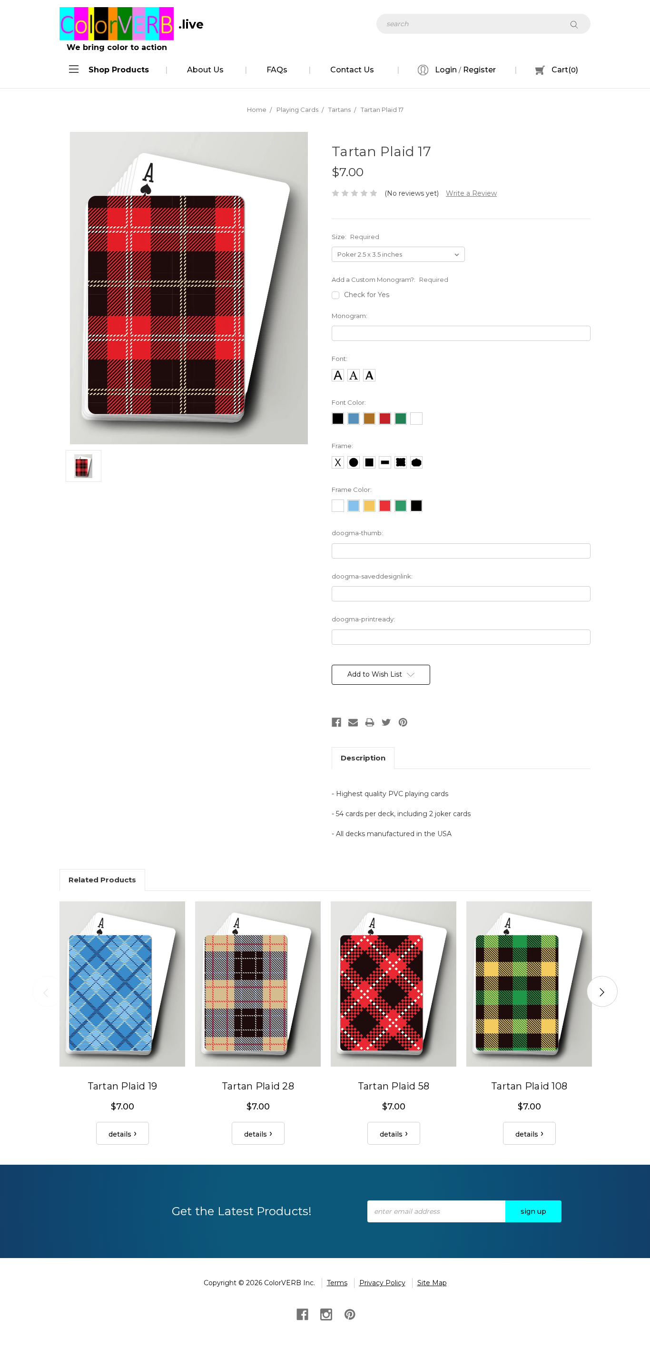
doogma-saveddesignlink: (372, 576)
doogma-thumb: (357, 533)
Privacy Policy (382, 1283)
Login (445, 69)
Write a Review (471, 193)
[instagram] (325, 1314)
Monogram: (349, 316)
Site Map (432, 1283)
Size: (355, 236)
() (565, 69)
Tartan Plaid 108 (529, 1086)
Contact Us (352, 69)
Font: (339, 358)
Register (479, 69)
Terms (337, 1283)
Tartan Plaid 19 (123, 1086)
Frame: (342, 446)
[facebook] (301, 1314)
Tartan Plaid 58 (394, 1086)
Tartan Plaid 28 (258, 1086)
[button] (119, 70)
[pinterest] (349, 1314)
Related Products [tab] (102, 879)
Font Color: (349, 402)
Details (119, 1134)
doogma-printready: (363, 619)
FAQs (276, 69)
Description (363, 757)
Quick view (122, 984)
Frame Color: (352, 489)
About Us (205, 69)
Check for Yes (366, 294)
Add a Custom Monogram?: (390, 279)
